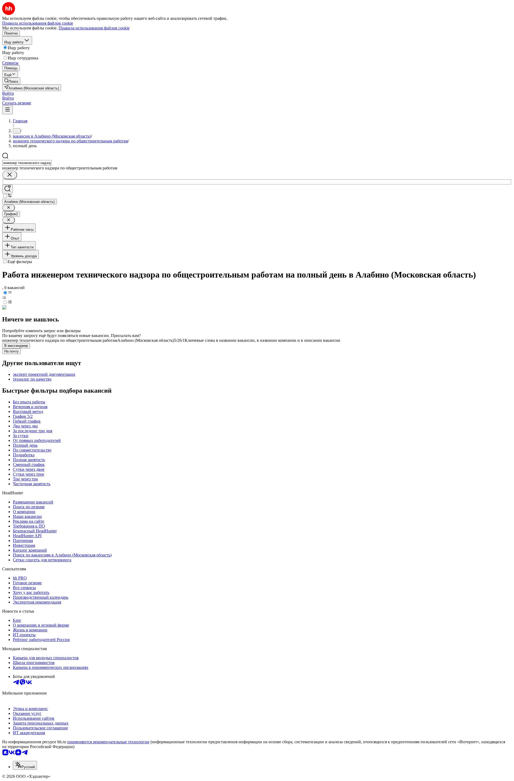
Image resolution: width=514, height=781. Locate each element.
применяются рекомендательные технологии (108, 742)
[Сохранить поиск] (7, 189)
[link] (11, 81)
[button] (8, 93)
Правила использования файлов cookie (94, 28)
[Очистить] (9, 174)
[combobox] (27, 163)
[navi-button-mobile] (7, 109)
